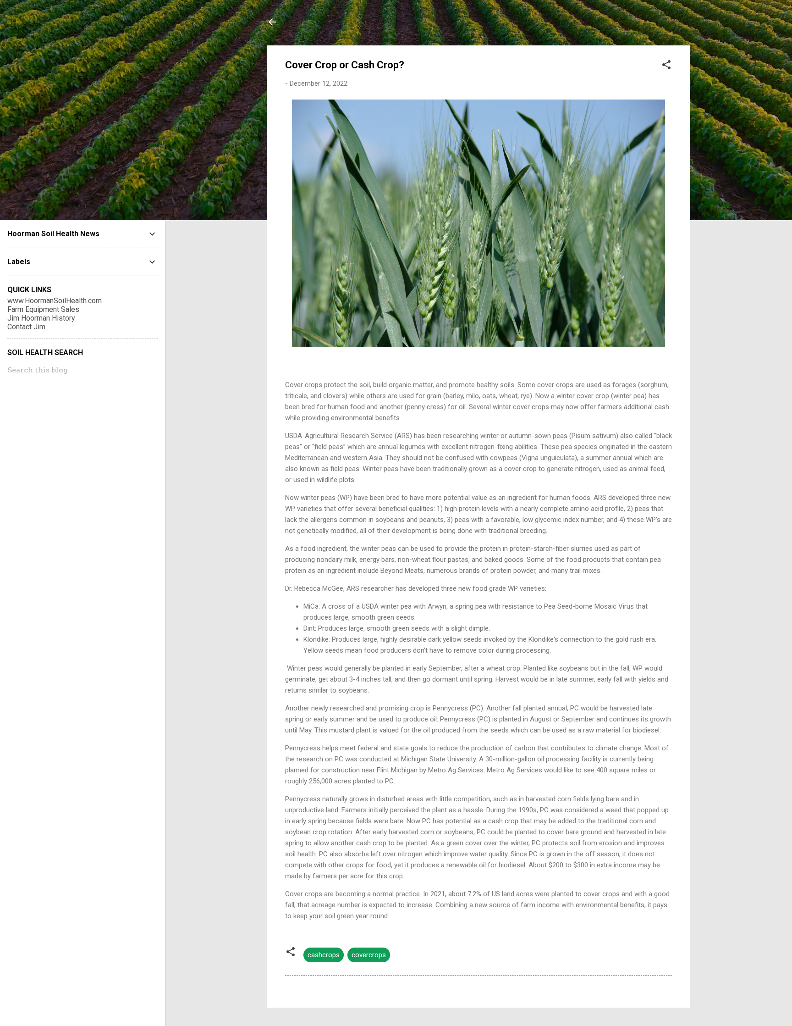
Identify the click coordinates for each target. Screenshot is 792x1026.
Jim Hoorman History (41, 318)
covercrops (369, 955)
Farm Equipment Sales (43, 309)
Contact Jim (26, 326)
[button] (666, 66)
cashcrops (324, 955)
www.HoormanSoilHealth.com (54, 300)
